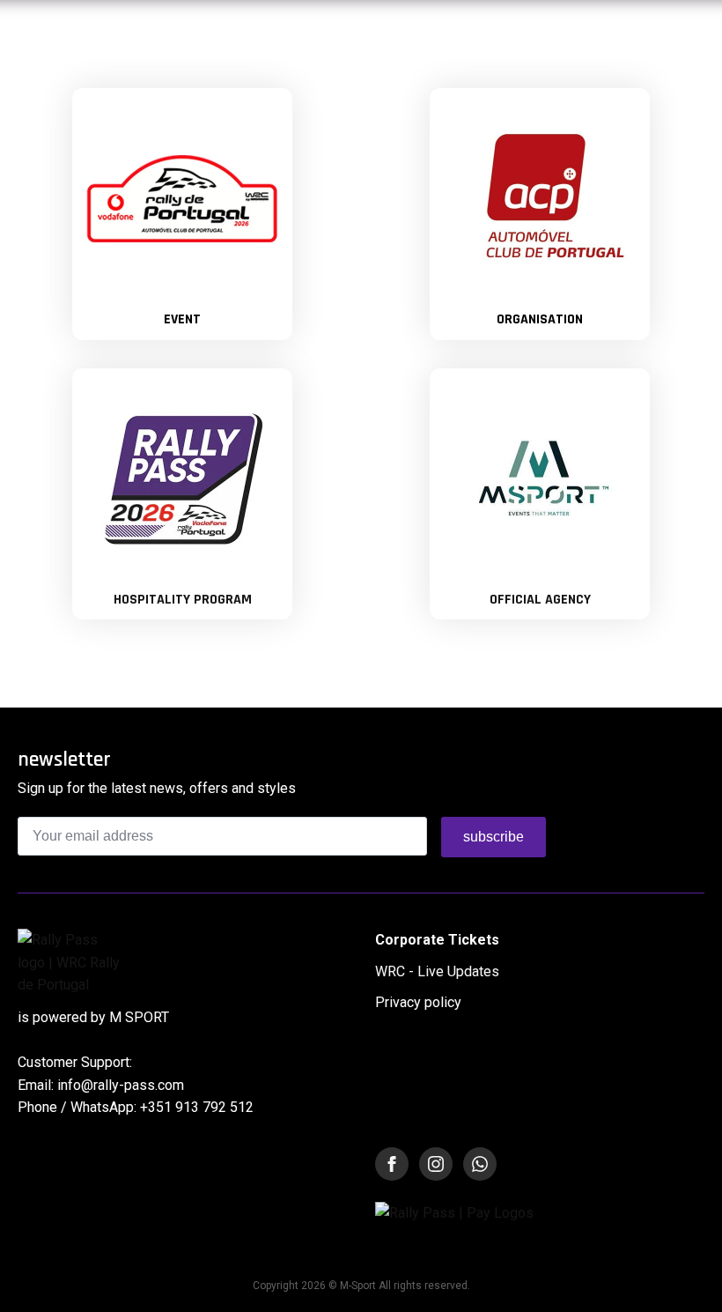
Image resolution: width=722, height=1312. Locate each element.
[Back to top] (683, 1273)
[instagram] (436, 1164)
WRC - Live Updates (437, 971)
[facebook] (392, 1164)
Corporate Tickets (437, 939)
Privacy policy (418, 1002)
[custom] (480, 1164)
